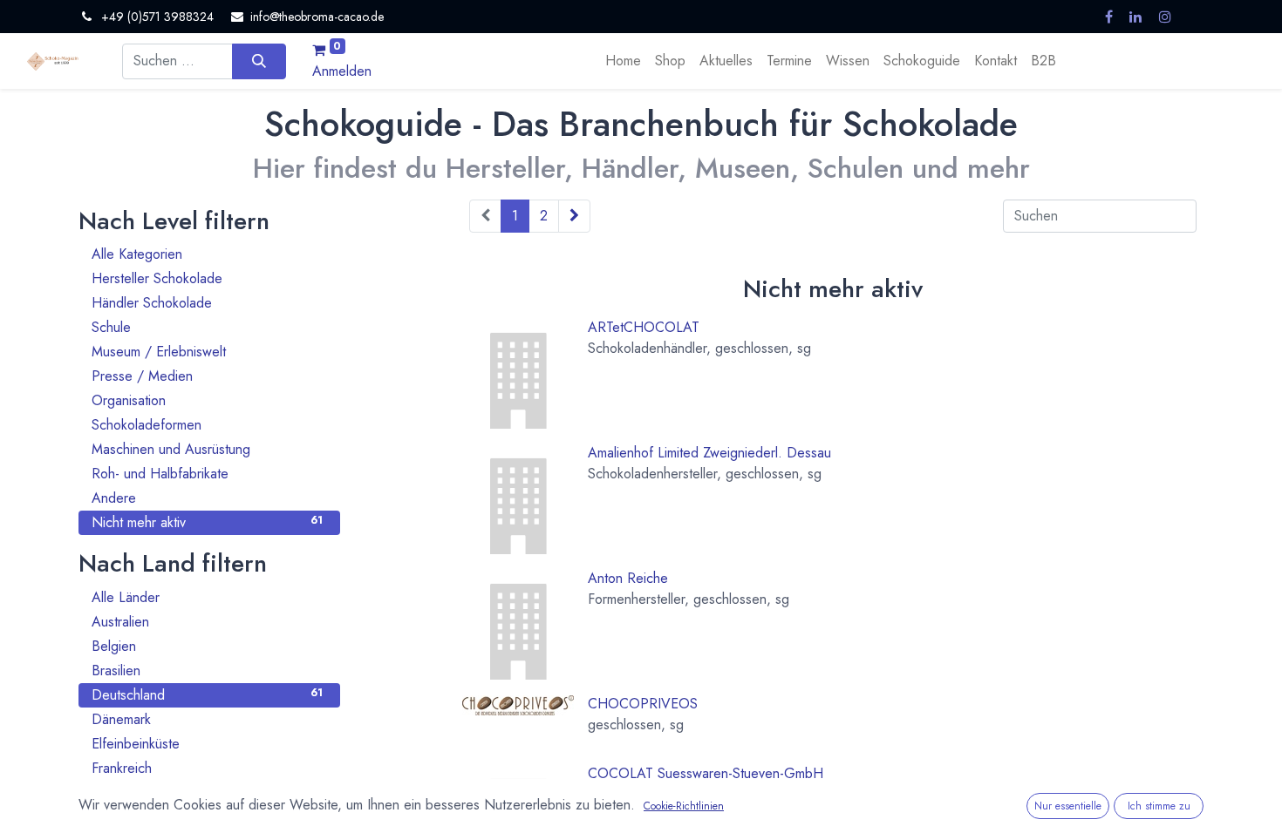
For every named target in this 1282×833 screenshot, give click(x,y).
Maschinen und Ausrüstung (207, 449)
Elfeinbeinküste (207, 744)
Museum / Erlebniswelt (207, 352)
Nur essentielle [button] (1067, 806)
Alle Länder (207, 597)
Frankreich (207, 768)
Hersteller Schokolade (207, 278)
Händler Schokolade (207, 303)
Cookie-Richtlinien (684, 806)
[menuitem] (623, 61)
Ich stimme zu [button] (1159, 806)
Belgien (207, 646)
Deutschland (207, 695)
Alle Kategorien (207, 254)
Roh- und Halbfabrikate (207, 474)
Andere (207, 498)
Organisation (207, 400)
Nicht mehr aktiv (207, 522)
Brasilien (207, 670)
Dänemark (207, 719)
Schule (207, 327)
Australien (207, 622)
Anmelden (342, 71)
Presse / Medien (207, 376)
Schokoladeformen (207, 425)
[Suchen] (258, 61)
